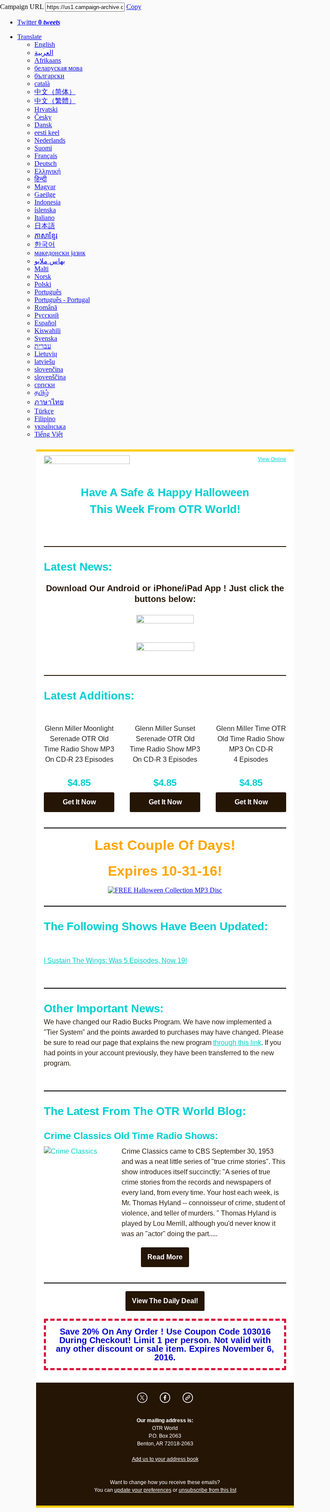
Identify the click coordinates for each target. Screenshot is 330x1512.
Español (45, 323)
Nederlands (49, 140)
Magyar (44, 186)
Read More (165, 1257)
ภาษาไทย (49, 402)
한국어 (44, 244)
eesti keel (46, 132)
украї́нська (50, 426)
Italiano (44, 217)
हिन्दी (40, 179)
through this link (237, 1042)
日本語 (44, 225)
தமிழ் (41, 392)
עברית (42, 346)
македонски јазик (60, 253)
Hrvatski (46, 109)
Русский (46, 315)
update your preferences (142, 1490)
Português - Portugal (62, 299)
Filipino (44, 418)
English (44, 44)
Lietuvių (45, 353)
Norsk (42, 276)
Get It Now (79, 802)
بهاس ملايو (49, 261)
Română (45, 307)
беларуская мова (58, 68)
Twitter (38, 22)
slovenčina (48, 369)
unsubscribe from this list (207, 1490)
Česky (43, 117)
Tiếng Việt (48, 434)
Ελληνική (47, 171)
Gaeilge (44, 194)
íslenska (45, 210)
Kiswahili (47, 330)
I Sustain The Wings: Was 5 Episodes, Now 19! (115, 960)
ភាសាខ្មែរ (46, 235)
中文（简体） (55, 91)
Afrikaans (47, 60)
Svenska (45, 338)
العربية (43, 52)
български (49, 75)
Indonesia (47, 202)
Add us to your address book (165, 1459)
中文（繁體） (55, 100)
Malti (41, 268)
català (42, 83)
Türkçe (44, 411)
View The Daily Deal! (165, 1301)
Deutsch (45, 163)
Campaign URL (21, 6)
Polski (42, 284)
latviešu (44, 361)
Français (45, 155)
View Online (272, 459)
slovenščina (50, 377)
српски (44, 384)
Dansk (43, 124)
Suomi (43, 148)
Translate (29, 36)
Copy (133, 6)
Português (47, 292)
